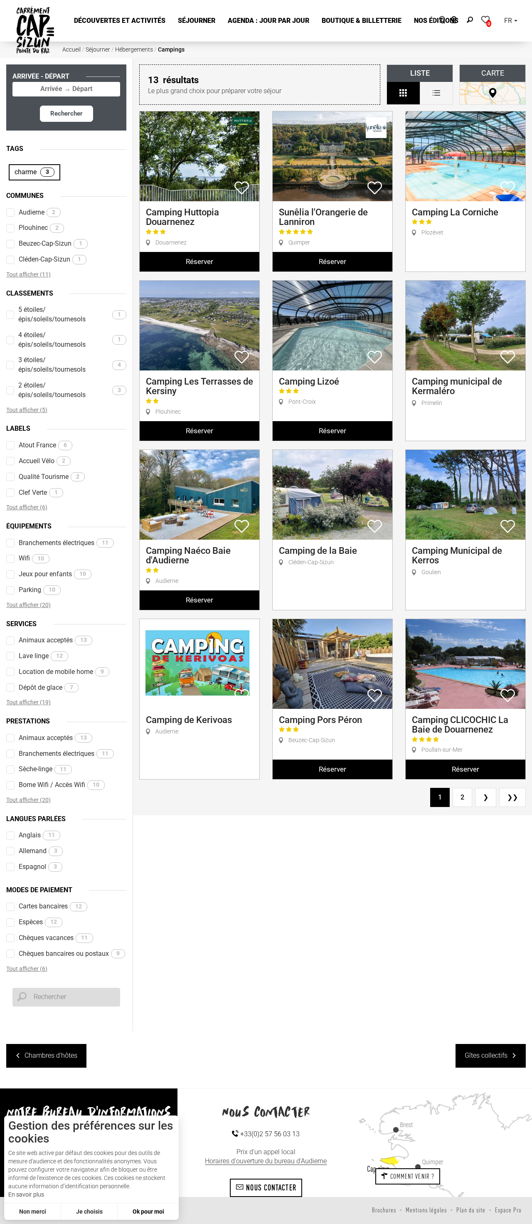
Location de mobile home (61, 672)
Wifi (31, 558)
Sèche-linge (42, 769)
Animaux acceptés (53, 640)
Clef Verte (38, 492)
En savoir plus (26, 1194)
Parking (37, 590)
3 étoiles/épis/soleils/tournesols (69, 364)
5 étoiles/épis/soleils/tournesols (69, 314)
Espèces (38, 922)
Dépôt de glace (46, 687)
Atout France (43, 445)
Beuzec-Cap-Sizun (50, 243)
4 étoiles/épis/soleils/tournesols (69, 339)
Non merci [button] (32, 1211)
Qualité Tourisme (49, 477)
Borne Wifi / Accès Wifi (59, 785)
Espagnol (38, 867)
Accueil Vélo (42, 461)
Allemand (38, 851)
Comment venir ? (411, 1176)
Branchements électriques (63, 543)
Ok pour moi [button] (148, 1211)
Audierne (37, 212)
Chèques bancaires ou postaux (69, 953)
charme (32, 172)
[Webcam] (458, 21)
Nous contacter (270, 1187)
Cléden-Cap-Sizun (50, 259)
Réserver (199, 261)
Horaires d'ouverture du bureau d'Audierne (266, 1161)
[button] (120, 21)
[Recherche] (471, 21)
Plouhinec (39, 228)
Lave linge (41, 656)
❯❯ (512, 797)
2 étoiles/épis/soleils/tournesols (69, 390)
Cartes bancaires (50, 906)
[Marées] (440, 21)
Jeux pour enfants (52, 574)
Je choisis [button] (89, 1211)
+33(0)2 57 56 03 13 (269, 1134)
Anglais (37, 835)
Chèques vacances (53, 938)
